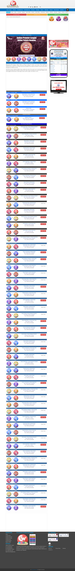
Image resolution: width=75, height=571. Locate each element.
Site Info (61, 9)
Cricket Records (8, 540)
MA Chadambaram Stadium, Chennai (28, 95)
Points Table (37, 12)
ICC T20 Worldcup (9, 546)
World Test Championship (10, 551)
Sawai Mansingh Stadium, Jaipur (29, 217)
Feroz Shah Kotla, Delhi (29, 155)
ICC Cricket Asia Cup (9, 550)
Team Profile (28, 12)
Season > (66, 12)
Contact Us (50, 549)
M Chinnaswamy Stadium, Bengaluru (29, 169)
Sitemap (64, 548)
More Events (56, 9)
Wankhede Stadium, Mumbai (29, 142)
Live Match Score (37, 14)
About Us (50, 548)
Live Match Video (16, 14)
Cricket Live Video (9, 538)
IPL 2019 (8, 12)
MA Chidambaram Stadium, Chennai (29, 280)
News (15, 12)
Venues (51, 9)
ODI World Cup (27, 9)
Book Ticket (42, 94)
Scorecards (43, 12)
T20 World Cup (20, 9)
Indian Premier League (10, 545)
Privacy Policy (58, 548)
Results (47, 12)
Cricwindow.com (34, 569)
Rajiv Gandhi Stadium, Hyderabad (28, 118)
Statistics (51, 12)
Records (32, 9)
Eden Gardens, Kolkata (29, 135)
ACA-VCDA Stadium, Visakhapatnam (28, 102)
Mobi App (46, 9)
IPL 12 (8, 16)
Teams (42, 9)
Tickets (59, 12)
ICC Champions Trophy (10, 549)
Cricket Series (8, 535)
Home (8, 9)
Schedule (19, 12)
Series (10, 9)
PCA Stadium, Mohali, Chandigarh (29, 183)
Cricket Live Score (9, 536)
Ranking (37, 9)
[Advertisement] (49, 2)
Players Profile (8, 542)
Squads (23, 12)
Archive (63, 12)
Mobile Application (58, 14)
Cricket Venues (8, 539)
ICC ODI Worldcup (9, 547)
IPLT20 (14, 9)
